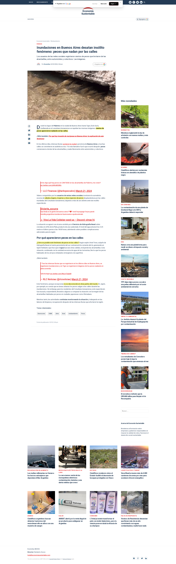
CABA (50, 314)
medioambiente (73, 314)
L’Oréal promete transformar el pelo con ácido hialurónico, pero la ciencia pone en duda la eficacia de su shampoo (103, 522)
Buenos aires (41, 314)
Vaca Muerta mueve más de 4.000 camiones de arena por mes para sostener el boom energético (134, 475)
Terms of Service (67, 559)
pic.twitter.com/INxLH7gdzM (60, 274)
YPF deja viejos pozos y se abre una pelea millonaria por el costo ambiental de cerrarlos (133, 284)
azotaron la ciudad (70, 144)
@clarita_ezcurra (49, 209)
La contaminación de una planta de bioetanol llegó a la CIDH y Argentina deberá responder (134, 210)
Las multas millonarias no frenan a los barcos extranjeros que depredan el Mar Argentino (40, 475)
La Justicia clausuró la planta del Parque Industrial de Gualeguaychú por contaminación (134, 321)
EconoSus (47, 64)
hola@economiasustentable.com (38, 555)
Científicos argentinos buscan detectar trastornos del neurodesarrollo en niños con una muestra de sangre (40, 522)
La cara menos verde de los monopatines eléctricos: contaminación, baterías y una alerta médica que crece (70, 479)
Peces (83, 314)
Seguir (113, 4)
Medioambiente (42, 2)
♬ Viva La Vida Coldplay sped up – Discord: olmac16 (68, 220)
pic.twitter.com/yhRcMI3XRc (51, 185)
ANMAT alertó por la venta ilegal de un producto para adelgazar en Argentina (72, 521)
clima (57, 314)
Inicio (31, 2)
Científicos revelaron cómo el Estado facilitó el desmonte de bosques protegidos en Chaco (101, 475)
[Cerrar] (120, 2)
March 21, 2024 (84, 191)
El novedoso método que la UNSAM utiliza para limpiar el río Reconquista (133, 396)
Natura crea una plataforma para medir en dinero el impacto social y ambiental (134, 247)
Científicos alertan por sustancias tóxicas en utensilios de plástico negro (134, 172)
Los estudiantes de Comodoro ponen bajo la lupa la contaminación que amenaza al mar (134, 359)
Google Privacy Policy (54, 559)
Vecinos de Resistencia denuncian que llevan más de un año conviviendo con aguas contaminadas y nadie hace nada (134, 522)
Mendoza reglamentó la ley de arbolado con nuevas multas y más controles (134, 135)
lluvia (63, 314)
